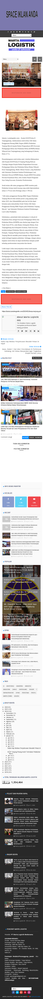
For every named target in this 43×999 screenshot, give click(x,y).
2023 (6, 762)
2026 (6, 707)
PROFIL (33, 693)
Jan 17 (10, 746)
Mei (7, 728)
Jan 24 (10, 742)
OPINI (18, 693)
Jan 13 (10, 758)
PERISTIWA (5, 364)
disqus (31, 437)
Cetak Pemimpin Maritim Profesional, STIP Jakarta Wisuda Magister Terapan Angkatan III (26, 831)
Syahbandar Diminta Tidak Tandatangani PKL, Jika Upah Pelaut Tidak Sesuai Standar (21, 619)
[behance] (29, 32)
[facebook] (8, 32)
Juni (7, 726)
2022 (6, 764)
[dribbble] (23, 32)
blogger (25, 437)
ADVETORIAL (10, 686)
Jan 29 (10, 740)
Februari (9, 734)
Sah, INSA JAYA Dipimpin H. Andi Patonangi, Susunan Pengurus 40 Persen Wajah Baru (19, 380)
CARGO (14, 689)
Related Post (7, 358)
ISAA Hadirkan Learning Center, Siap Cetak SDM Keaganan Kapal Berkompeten (26, 842)
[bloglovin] (20, 32)
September (10, 719)
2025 (6, 709)
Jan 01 (10, 760)
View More (38, 358)
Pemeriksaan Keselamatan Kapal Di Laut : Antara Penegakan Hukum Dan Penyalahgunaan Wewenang (24, 637)
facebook (38, 437)
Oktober (9, 717)
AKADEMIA (19, 686)
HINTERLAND (23, 689)
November (10, 715)
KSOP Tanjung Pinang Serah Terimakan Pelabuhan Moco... (24, 753)
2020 (6, 768)
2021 (6, 766)
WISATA (16, 696)
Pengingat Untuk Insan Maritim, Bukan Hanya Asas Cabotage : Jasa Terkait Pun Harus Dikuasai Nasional (25, 672)
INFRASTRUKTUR (8, 693)
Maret (8, 732)
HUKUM (31, 689)
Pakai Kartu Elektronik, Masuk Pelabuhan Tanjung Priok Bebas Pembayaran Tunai (19, 570)
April (7, 730)
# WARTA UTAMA (21, 291)
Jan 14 (10, 756)
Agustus (9, 721)
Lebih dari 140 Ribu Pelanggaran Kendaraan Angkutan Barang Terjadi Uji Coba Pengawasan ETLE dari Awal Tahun (20, 429)
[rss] (26, 32)
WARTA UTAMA (7, 696)
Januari (8, 736)
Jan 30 (10, 738)
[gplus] (14, 32)
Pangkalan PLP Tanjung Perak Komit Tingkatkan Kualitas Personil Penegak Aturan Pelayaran (26, 904)
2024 (6, 711)
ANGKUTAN (5, 411)
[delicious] (34, 32)
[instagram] (31, 32)
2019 (6, 770)
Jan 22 (10, 744)
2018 (6, 772)
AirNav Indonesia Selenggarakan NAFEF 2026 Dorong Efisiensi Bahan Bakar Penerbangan (19, 404)
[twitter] (11, 32)
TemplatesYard (35, 996)
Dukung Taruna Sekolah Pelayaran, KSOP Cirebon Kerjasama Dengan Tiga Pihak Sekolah (26, 801)
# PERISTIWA (10, 291)
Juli (7, 723)
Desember (9, 713)
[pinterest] (17, 32)
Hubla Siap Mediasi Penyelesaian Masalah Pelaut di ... (24, 749)
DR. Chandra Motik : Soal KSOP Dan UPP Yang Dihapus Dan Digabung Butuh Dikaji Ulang (20, 606)
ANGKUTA (28, 686)
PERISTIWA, (30, 78)
